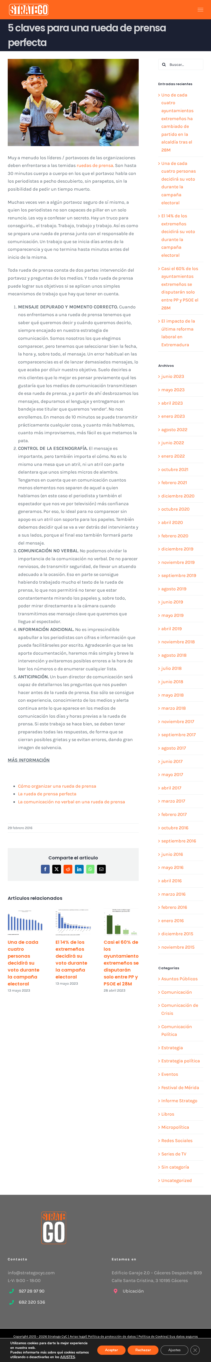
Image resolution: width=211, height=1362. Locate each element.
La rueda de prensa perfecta (47, 794)
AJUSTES (67, 1357)
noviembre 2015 (178, 947)
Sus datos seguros (183, 1336)
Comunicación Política (176, 1030)
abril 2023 (172, 403)
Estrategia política (180, 1061)
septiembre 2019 (178, 575)
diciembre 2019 (177, 549)
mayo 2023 (173, 390)
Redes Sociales (176, 1140)
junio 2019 (172, 602)
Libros (167, 1114)
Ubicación (133, 1291)
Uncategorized (176, 1180)
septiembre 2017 (178, 734)
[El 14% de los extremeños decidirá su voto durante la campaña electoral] (73, 922)
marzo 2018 (173, 708)
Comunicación (176, 992)
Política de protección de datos (112, 1336)
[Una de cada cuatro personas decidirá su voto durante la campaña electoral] (25, 922)
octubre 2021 (174, 469)
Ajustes (174, 1350)
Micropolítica (175, 1127)
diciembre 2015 (177, 934)
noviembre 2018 (178, 642)
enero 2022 (173, 456)
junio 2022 (172, 443)
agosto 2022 (174, 429)
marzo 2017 (173, 801)
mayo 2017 (172, 774)
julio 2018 (171, 668)
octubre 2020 (175, 509)
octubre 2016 (174, 828)
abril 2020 (172, 522)
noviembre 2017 (177, 721)
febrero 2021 (174, 482)
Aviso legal (78, 1336)
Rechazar (143, 1350)
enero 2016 (172, 920)
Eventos (169, 1074)
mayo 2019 (172, 615)
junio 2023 (172, 376)
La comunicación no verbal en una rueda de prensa (71, 802)
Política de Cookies (153, 1336)
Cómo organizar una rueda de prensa (57, 786)
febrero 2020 (174, 536)
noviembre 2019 (178, 562)
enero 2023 (173, 416)
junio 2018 (172, 681)
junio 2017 (171, 761)
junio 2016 (172, 854)
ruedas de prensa (95, 165)
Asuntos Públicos (179, 979)
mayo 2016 (172, 867)
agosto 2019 (173, 589)
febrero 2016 (174, 907)
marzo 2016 (173, 894)
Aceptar (111, 1350)
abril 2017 (171, 788)
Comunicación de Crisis (179, 1009)
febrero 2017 (174, 814)
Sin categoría (175, 1167)
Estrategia (172, 1048)
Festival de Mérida (180, 1087)
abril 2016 (171, 881)
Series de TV (173, 1154)
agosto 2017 (173, 748)
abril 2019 (171, 628)
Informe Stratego (179, 1100)
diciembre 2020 (178, 496)
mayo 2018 (172, 695)
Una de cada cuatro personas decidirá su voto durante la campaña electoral (23, 963)
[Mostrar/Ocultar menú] (200, 10)
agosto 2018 (174, 655)
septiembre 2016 (178, 841)
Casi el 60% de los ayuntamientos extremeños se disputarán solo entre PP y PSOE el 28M (122, 963)
